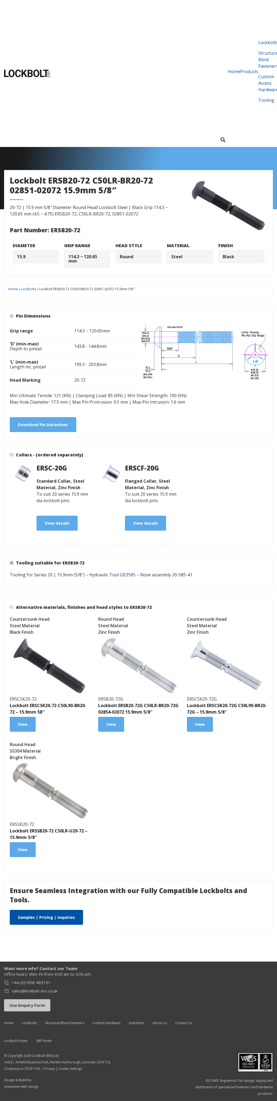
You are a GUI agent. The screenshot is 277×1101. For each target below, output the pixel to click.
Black (228, 257)
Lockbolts (28, 289)
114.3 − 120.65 (82, 257)
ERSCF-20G (142, 467)
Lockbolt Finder (16, 1040)
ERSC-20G (52, 467)
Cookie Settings (70, 1068)
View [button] (23, 724)
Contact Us (183, 1023)
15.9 (21, 257)
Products (249, 71)
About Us (160, 1023)
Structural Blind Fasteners (64, 1023)
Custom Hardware (107, 1023)
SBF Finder (44, 1040)
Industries (136, 1023)
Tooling (266, 100)
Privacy (49, 1068)
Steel (177, 257)
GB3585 (128, 575)
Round (126, 257)
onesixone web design (21, 1086)
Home (234, 71)
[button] (223, 139)
